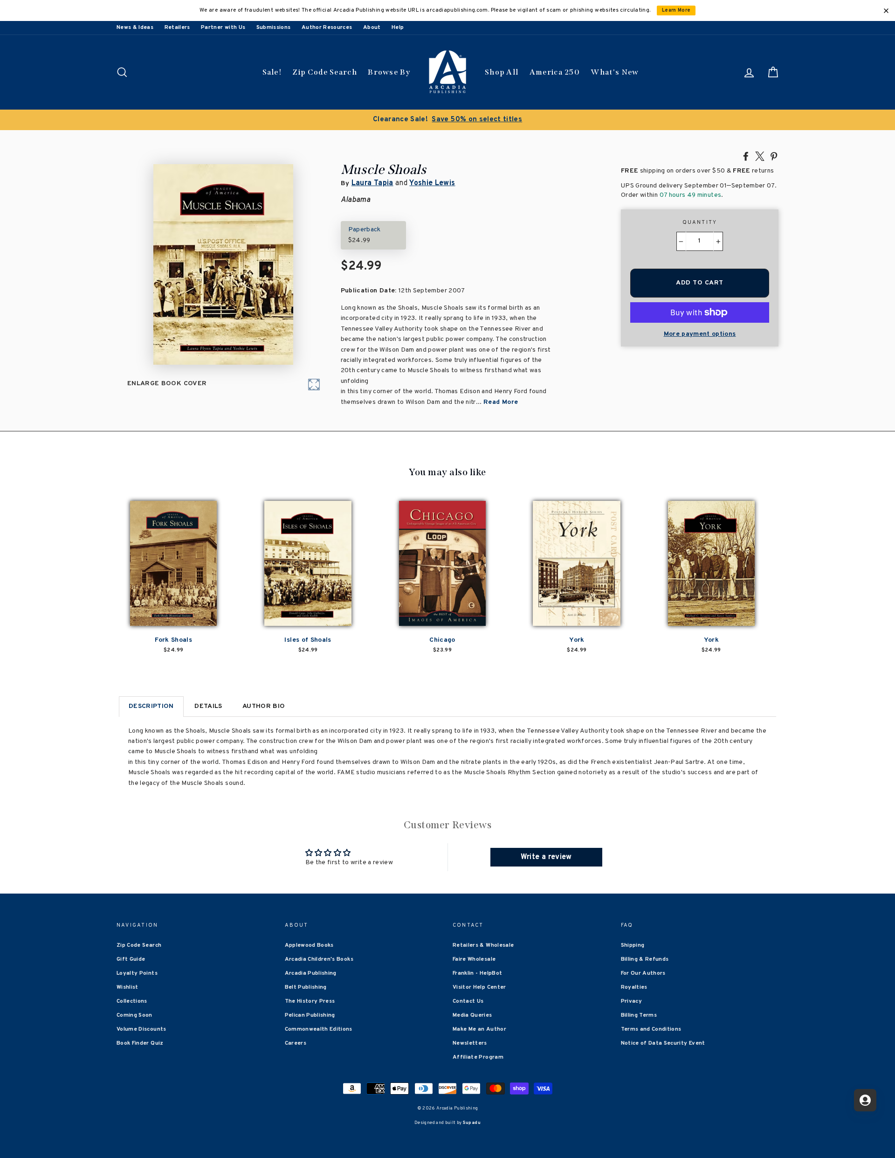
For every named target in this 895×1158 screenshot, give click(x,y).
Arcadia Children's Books (319, 959)
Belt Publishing (306, 987)
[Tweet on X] (759, 156)
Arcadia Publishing (311, 973)
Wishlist (127, 987)
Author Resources (327, 27)
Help (398, 27)
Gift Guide (131, 959)
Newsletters (470, 1043)
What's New (615, 72)
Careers (295, 1043)
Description (151, 706)
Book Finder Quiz (140, 1043)
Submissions (273, 27)
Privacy (631, 1001)
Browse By (389, 72)
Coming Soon (134, 1015)
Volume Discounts (141, 1029)
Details (208, 706)
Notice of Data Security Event (663, 1043)
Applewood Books (309, 945)
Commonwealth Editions (318, 1029)
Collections (132, 1001)
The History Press (310, 1001)
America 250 (555, 72)
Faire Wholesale (474, 959)
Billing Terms (639, 1015)
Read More (500, 402)
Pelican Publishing (310, 1015)
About (372, 27)
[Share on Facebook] (745, 156)
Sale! (272, 72)
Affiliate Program (478, 1057)
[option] (447, 119)
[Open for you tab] (865, 1100)
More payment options (700, 334)
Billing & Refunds (645, 959)
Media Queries (472, 1015)
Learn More (676, 10)
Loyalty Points (137, 973)
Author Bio (263, 706)
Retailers (177, 27)
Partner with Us (223, 27)
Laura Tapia (372, 183)
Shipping (633, 945)
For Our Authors (643, 973)
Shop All (501, 72)
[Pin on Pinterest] (773, 156)
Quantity (699, 222)
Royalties (634, 987)
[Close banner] (886, 11)
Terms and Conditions (651, 1029)
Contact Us (468, 1001)
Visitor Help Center (479, 987)
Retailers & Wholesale (483, 945)
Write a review (546, 857)
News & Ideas (135, 27)
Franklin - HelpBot (477, 973)
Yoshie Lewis (432, 183)
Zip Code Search (324, 72)
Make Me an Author (479, 1029)
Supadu (472, 1123)
